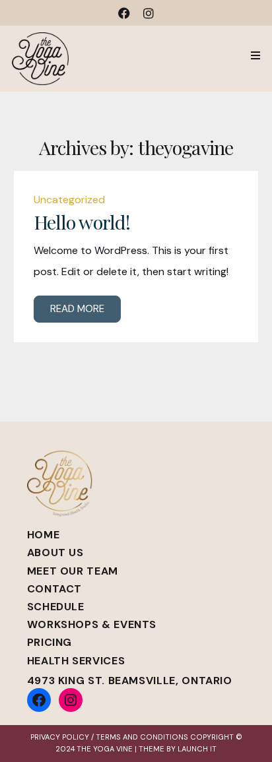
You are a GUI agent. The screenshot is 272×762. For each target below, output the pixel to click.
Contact (54, 589)
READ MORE (77, 308)
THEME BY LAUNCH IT (178, 748)
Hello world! (82, 221)
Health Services (76, 661)
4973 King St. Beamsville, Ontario (129, 680)
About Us (55, 552)
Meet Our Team (72, 571)
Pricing (49, 642)
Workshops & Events (92, 624)
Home (43, 535)
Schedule (56, 607)
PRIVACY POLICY (59, 737)
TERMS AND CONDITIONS (142, 737)
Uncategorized (69, 199)
